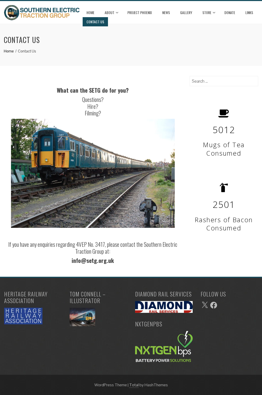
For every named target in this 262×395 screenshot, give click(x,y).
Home (90, 12)
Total (134, 385)
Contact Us (95, 21)
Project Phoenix (139, 12)
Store (206, 12)
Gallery (186, 12)
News (166, 12)
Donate (229, 12)
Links (249, 12)
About (109, 12)
